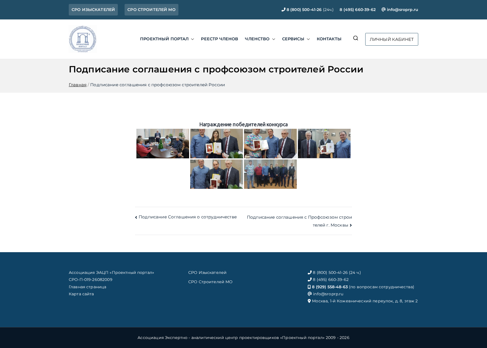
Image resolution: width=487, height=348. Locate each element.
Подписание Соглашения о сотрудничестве (188, 217)
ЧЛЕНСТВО (257, 38)
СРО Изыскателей (207, 272)
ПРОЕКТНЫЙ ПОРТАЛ (164, 38)
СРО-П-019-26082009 (90, 279)
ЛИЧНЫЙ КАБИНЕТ (392, 39)
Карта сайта (81, 293)
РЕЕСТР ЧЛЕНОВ (219, 38)
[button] (191, 39)
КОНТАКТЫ (329, 38)
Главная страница (87, 286)
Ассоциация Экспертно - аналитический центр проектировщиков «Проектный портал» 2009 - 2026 (243, 337)
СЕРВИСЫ (293, 38)
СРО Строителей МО (210, 281)
